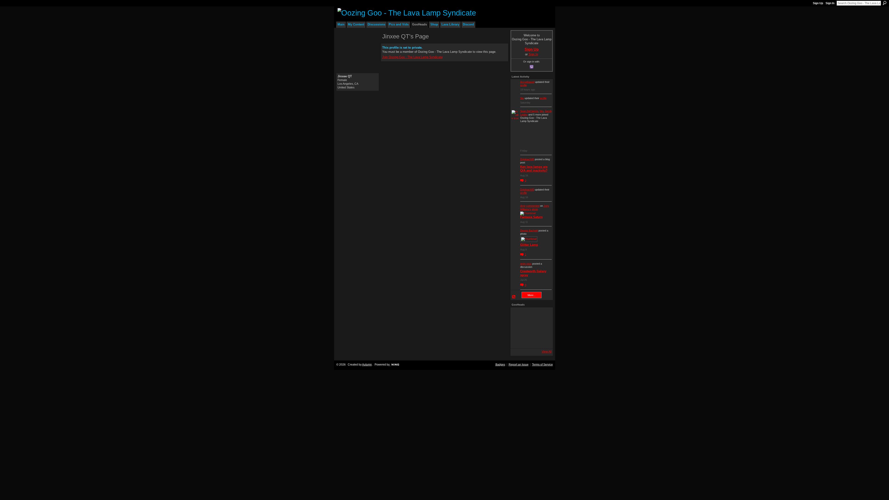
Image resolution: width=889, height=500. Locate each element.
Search (884, 3)
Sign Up (818, 3)
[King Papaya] (518, 315)
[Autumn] (518, 341)
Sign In (830, 3)
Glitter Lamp (529, 245)
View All (547, 351)
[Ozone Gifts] (544, 315)
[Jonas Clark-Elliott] (518, 328)
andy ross (526, 263)
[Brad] (544, 328)
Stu (522, 98)
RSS (514, 297)
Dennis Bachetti (529, 230)
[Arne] (531, 341)
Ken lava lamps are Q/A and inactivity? (534, 168)
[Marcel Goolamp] (544, 341)
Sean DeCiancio (529, 111)
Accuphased (527, 82)
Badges (500, 364)
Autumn (367, 364)
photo (535, 209)
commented (532, 205)
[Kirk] (531, 328)
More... (531, 295)
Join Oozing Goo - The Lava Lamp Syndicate (412, 57)
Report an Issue (519, 364)
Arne (523, 205)
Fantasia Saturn (531, 217)
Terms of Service (542, 364)
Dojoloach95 (527, 159)
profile (523, 85)
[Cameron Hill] (531, 315)
